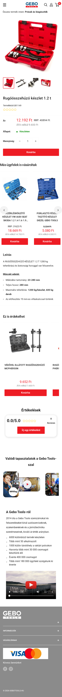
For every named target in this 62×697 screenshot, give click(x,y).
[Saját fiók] (51, 4)
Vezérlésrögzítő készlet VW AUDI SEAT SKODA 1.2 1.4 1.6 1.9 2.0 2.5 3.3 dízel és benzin (14, 220)
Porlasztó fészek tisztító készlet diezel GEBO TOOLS (47, 217)
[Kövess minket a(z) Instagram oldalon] (11, 669)
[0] (57, 5)
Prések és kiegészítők (36, 12)
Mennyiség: (9, 141)
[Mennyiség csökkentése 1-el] (20, 141)
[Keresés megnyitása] (45, 4)
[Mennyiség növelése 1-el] (36, 141)
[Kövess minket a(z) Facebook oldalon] (5, 669)
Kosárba (31, 152)
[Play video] (27, 484)
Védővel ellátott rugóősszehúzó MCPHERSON (25, 367)
